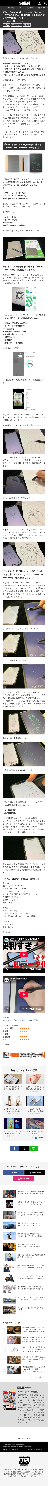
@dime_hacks (25, 1178)
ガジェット (21, 8)
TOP (4, 8)
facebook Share (14, 1148)
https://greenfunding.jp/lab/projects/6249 (21, 1020)
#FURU (6, 25)
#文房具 (27, 25)
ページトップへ (24, 1438)
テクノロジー (12, 8)
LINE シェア (33, 1148)
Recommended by (29, 1138)
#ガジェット (16, 25)
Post (24, 1148)
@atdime (14, 1172)
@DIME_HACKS (36, 1172)
